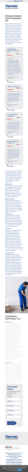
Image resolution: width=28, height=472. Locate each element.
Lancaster (13, 340)
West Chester (13, 354)
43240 (15, 377)
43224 (19, 372)
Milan (13, 346)
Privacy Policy (7, 448)
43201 (11, 364)
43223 (15, 372)
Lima (18, 340)
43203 (19, 364)
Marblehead (8, 343)
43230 (6, 375)
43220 (19, 370)
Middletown (8, 346)
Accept (19, 469)
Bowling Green (12, 326)
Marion (18, 343)
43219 (15, 370)
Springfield (7, 353)
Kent (11, 338)
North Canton (9, 348)
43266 (15, 379)
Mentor (17, 345)
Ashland (16, 323)
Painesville (7, 350)
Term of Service (22, 466)
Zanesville (7, 359)
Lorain (6, 341)
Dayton (10, 333)
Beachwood (18, 325)
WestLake (8, 356)
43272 (15, 380)
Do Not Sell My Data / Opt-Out (16, 448)
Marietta (14, 343)
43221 (6, 372)
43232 (15, 375)
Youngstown (15, 358)
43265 (11, 379)
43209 (6, 367)
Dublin (19, 333)
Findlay (14, 335)
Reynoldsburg (8, 351)
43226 (6, 374)
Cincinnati (7, 330)
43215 (15, 369)
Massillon (7, 345)
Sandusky (15, 351)
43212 (19, 367)
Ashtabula (7, 325)
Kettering (15, 338)
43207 (19, 365)
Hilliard (18, 336)
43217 (6, 370)
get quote (11, 423)
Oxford (19, 348)
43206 (15, 365)
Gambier (19, 335)
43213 (6, 369)
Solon (19, 351)
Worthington (8, 358)
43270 (6, 380)
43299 (15, 382)
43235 (6, 377)
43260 (6, 379)
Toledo (19, 353)
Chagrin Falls (8, 328)
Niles (21, 346)
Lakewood (7, 340)
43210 (11, 367)
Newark (17, 346)
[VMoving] (14, 7)
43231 (11, 375)
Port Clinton (14, 350)
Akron (7, 323)
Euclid (10, 335)
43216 (19, 369)
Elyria (6, 335)
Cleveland (13, 330)
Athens (13, 325)
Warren (7, 354)
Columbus (12, 331)
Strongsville (14, 353)
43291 (11, 382)
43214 (11, 369)
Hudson (7, 338)
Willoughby (14, 356)
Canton (18, 326)
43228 (15, 374)
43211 (15, 367)
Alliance (11, 323)
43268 (19, 379)
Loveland (11, 341)
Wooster (20, 356)
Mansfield (16, 341)
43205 (11, 365)
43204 (6, 365)
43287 (6, 382)
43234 (19, 375)
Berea (6, 326)
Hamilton (13, 336)
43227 (11, 374)
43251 (19, 377)
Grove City (7, 336)
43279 (19, 380)
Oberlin (15, 348)
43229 (19, 374)
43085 (7, 364)
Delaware (15, 333)
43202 (15, 364)
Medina (12, 345)
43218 (11, 370)
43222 (11, 372)
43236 (11, 377)
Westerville (20, 354)
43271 (11, 380)
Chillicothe (15, 328)
